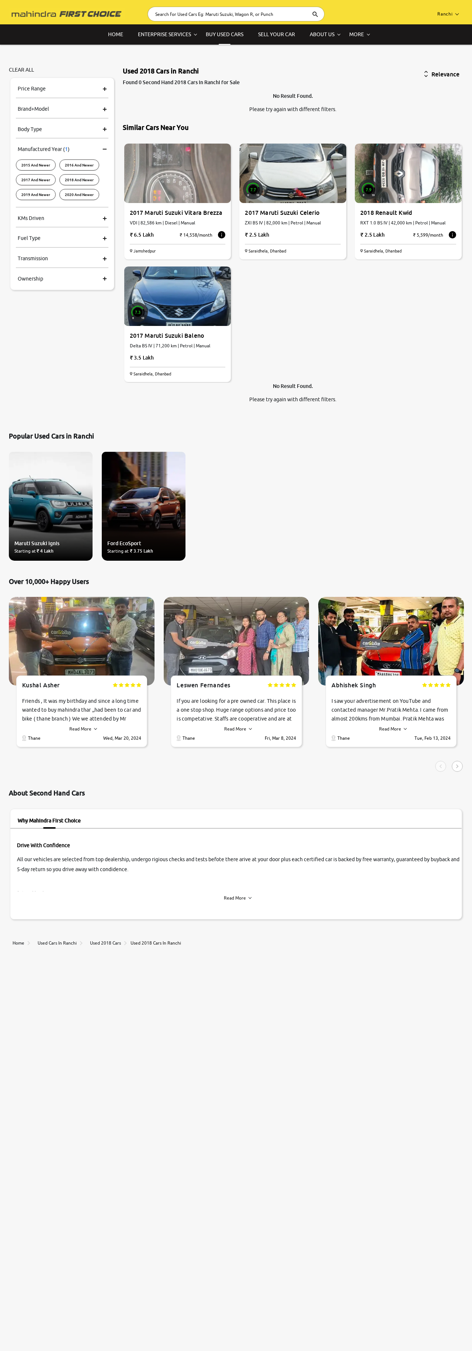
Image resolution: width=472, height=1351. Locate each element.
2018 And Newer (79, 179)
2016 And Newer (79, 164)
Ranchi (445, 14)
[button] (431, 1329)
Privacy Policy (30, 1337)
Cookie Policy (299, 1328)
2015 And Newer (35, 164)
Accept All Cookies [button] (378, 1329)
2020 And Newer (79, 194)
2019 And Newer (35, 194)
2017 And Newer (35, 179)
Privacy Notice (253, 1328)
